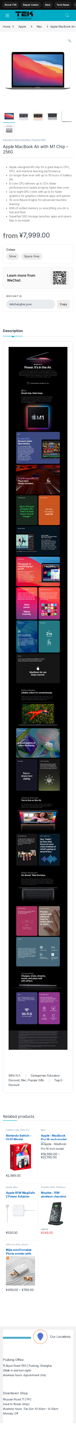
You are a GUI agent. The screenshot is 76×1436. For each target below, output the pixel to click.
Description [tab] (13, 331)
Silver (12, 256)
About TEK (10, 4)
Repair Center (31, 4)
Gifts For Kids (13, 1244)
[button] (69, 40)
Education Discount (13, 140)
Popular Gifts (39, 140)
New (47, 4)
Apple (22, 26)
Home (6, 26)
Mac (39, 26)
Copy (63, 304)
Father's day (12, 1130)
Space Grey (32, 256)
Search (67, 15)
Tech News (63, 4)
